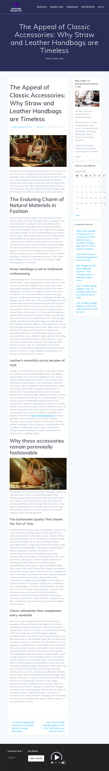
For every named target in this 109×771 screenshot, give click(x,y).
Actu (101, 7)
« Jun (77, 215)
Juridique (72, 7)
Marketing (56, 7)
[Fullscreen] (64, 762)
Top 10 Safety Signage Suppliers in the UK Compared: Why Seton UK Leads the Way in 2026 (86, 291)
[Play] (52, 762)
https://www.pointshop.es (42, 415)
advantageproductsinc (22, 126)
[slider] (55, 762)
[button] (56, 757)
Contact (11, 757)
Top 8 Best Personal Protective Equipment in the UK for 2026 (87, 257)
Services (42, 7)
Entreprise (88, 7)
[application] (57, 757)
